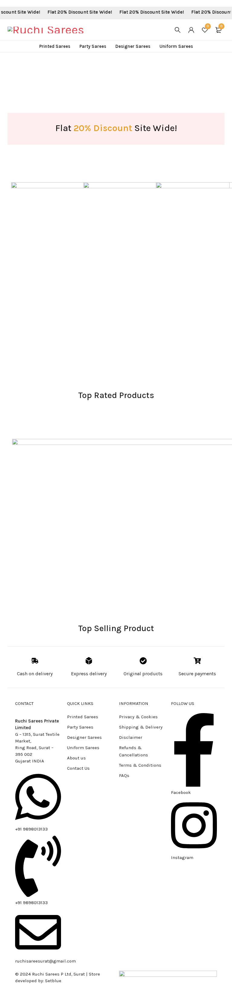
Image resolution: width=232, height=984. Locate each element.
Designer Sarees (84, 737)
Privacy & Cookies (138, 716)
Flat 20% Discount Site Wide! (72, 12)
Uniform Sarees (83, 747)
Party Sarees (80, 727)
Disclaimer (130, 737)
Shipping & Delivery (141, 727)
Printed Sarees (82, 716)
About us (76, 758)
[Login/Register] (191, 30)
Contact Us (78, 768)
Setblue (53, 980)
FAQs (124, 775)
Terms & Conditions (140, 765)
